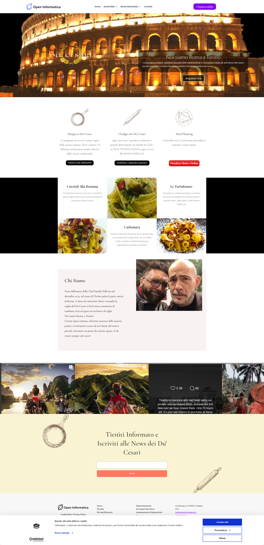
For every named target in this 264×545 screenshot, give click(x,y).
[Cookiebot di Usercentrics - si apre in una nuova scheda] (36, 540)
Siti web (100, 509)
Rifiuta (222, 538)
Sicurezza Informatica (145, 509)
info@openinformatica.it (185, 512)
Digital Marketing (143, 506)
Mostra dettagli (62, 533)
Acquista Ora (193, 78)
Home (98, 6)
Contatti (148, 6)
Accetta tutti (222, 522)
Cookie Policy (66, 514)
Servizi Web (109, 6)
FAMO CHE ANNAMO (79, 162)
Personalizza (221, 530)
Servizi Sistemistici (129, 6)
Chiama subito (204, 6)
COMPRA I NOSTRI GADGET (132, 163)
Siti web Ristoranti (105, 512)
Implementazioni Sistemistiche (149, 512)
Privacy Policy (80, 514)
